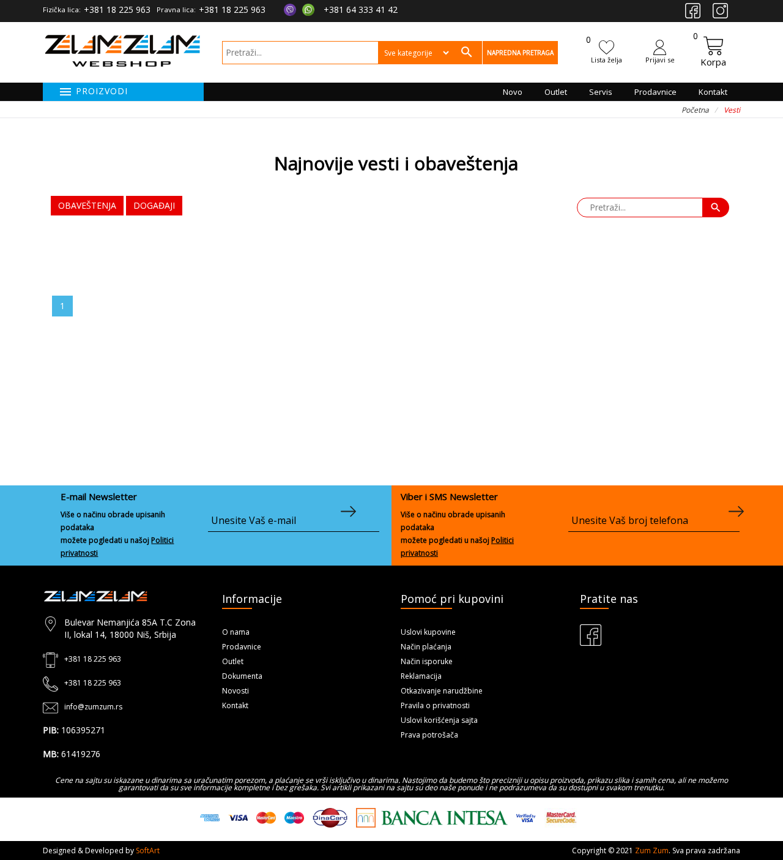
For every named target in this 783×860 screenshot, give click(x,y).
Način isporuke (427, 661)
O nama (236, 632)
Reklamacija (421, 676)
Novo (512, 91)
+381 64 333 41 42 (361, 9)
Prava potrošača (429, 735)
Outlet (555, 91)
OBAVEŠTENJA (87, 205)
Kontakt (713, 91)
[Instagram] (720, 10)
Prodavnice (655, 91)
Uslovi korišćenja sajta (439, 720)
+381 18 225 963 (117, 9)
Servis (600, 91)
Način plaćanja (426, 646)
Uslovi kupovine (428, 632)
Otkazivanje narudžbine (442, 691)
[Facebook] (692, 10)
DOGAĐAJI (154, 205)
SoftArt (148, 850)
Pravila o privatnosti (435, 705)
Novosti (235, 691)
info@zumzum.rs (93, 706)
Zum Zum (652, 850)
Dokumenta (242, 676)
